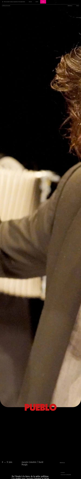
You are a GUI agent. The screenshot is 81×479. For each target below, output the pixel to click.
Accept (37, 1)
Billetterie (70, 5)
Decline (30, 1)
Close (43, 1)
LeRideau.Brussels (6, 5)
